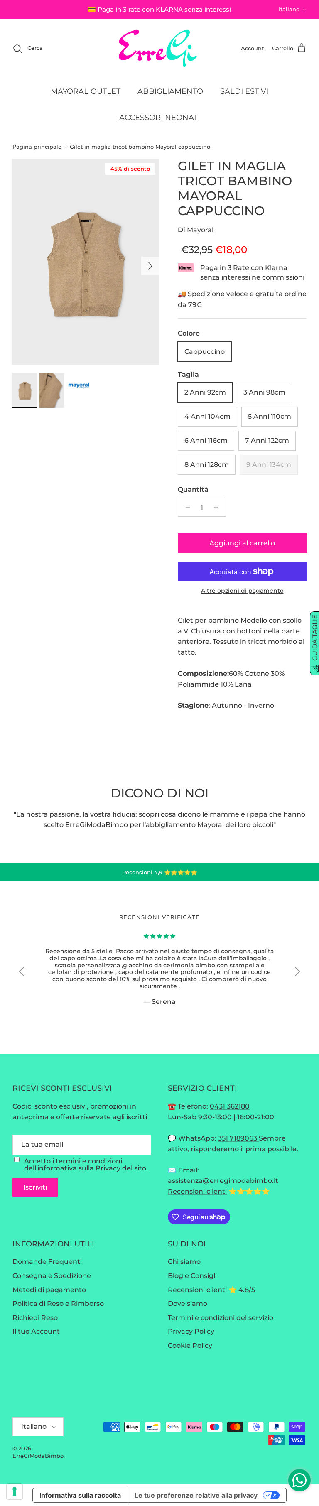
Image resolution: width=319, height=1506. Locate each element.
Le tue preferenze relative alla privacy (196, 1495)
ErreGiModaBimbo (38, 1455)
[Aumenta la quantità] (218, 507)
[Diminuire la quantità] (185, 507)
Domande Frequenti (47, 1262)
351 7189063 (238, 1138)
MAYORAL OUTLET (85, 91)
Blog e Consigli (192, 1276)
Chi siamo (184, 1262)
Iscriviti (35, 1187)
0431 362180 (230, 1106)
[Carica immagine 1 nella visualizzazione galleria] (86, 262)
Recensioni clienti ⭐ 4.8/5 (211, 1290)
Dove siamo (187, 1303)
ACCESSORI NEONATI (159, 117)
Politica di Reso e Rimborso (58, 1303)
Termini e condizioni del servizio (220, 1318)
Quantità (193, 489)
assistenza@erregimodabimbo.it (223, 1181)
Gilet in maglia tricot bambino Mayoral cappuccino (140, 146)
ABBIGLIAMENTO (170, 91)
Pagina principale (36, 146)
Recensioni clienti (197, 1191)
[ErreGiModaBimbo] (159, 48)
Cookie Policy (190, 1345)
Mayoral (200, 230)
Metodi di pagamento (49, 1290)
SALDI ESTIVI (244, 91)
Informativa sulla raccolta (80, 1495)
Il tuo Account (36, 1331)
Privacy (108, 1168)
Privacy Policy (191, 1331)
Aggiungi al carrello (242, 543)
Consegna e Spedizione (51, 1276)
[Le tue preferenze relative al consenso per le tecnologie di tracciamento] (14, 1491)
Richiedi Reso (35, 1318)
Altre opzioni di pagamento (242, 590)
